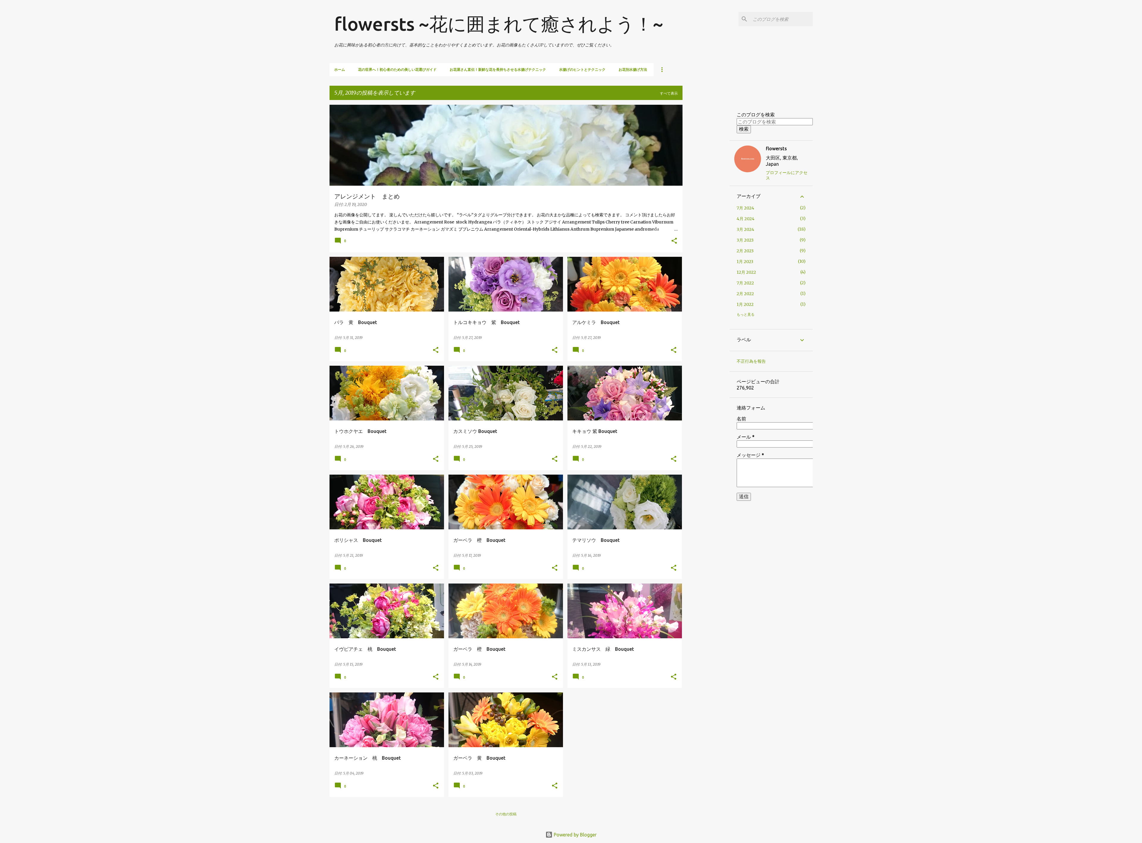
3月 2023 (745, 240)
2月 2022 (745, 293)
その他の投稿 (506, 814)
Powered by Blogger (575, 834)
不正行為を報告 (751, 361)
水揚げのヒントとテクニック (582, 69)
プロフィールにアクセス (786, 175)
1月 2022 (745, 304)
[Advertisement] (706, 194)
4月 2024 (745, 218)
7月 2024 (745, 208)
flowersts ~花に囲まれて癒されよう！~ (498, 23)
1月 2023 (745, 261)
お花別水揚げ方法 (633, 69)
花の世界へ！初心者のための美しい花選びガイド (397, 69)
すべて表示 (669, 93)
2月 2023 (745, 251)
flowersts (776, 148)
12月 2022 (746, 272)
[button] (674, 241)
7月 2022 (745, 283)
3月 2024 (745, 229)
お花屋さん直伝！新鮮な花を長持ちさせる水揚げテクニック (498, 69)
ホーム (339, 69)
